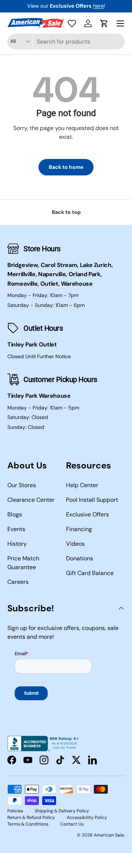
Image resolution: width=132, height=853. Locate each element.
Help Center (82, 485)
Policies (15, 811)
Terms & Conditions (27, 824)
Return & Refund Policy (31, 817)
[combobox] (66, 41)
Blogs (14, 514)
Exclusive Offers (87, 514)
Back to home (66, 167)
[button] (104, 23)
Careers (18, 582)
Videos (75, 544)
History (17, 544)
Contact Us (72, 824)
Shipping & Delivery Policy (62, 811)
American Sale (109, 835)
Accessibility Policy (87, 817)
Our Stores (21, 485)
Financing (79, 529)
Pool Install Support (92, 500)
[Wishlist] (72, 23)
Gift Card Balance (90, 573)
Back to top (66, 212)
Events (16, 529)
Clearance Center (31, 500)
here (98, 6)
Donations (79, 558)
